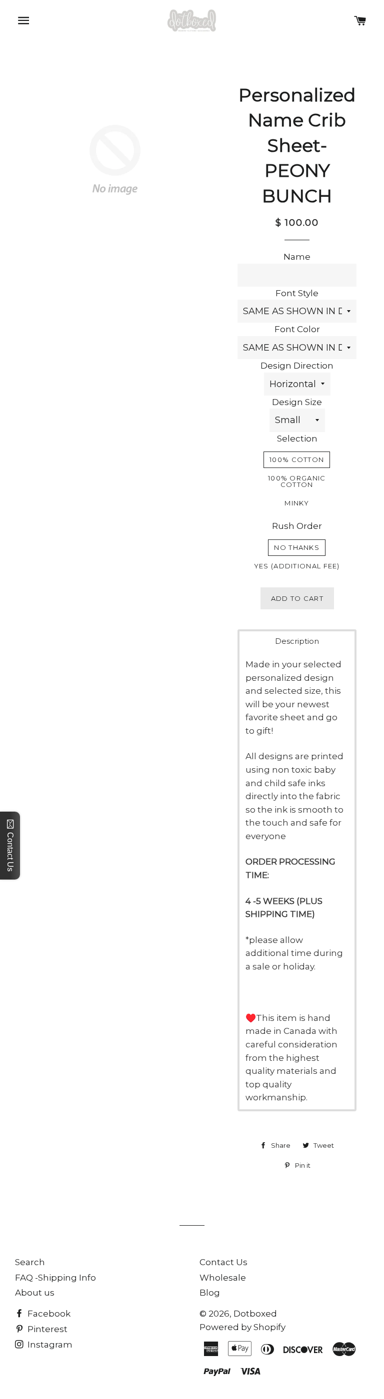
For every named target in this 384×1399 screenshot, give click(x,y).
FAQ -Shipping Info (55, 1278)
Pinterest (47, 1329)
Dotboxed (255, 1314)
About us (34, 1293)
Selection (297, 439)
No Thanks (297, 547)
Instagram (49, 1345)
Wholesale (223, 1278)
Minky (296, 503)
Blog (210, 1293)
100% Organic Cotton (297, 481)
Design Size (297, 402)
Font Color (297, 329)
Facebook (48, 1314)
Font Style (297, 293)
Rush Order (297, 526)
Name (297, 257)
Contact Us (224, 1262)
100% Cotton (297, 460)
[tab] (297, 641)
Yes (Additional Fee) (297, 566)
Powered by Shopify (243, 1327)
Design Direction (297, 366)
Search (30, 1262)
